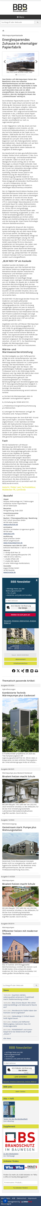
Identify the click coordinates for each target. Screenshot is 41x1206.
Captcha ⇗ (30, 610)
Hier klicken (22, 608)
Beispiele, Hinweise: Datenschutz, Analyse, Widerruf (20, 622)
